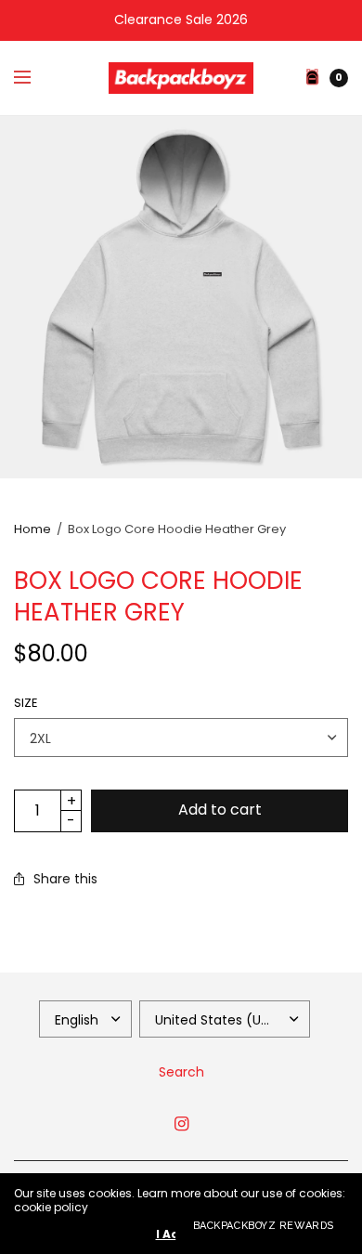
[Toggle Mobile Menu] (34, 78)
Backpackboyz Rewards (263, 1226)
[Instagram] (181, 1124)
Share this (65, 878)
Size (26, 703)
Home (32, 529)
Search (181, 1072)
